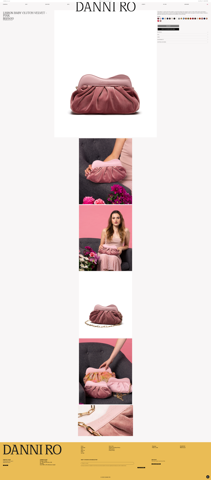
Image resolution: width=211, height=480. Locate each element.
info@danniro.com (6, 1)
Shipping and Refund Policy (114, 447)
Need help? (154, 459)
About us (83, 450)
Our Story (47, 4)
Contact (143, 4)
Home (82, 446)
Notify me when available (168, 29)
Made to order (155, 447)
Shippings (154, 446)
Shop (26, 4)
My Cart (164, 4)
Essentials (5, 4)
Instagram (187, 4)
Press (82, 451)
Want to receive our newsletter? (89, 459)
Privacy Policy (112, 450)
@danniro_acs (183, 447)
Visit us (5, 465)
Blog (68, 4)
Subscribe (205, 1)
